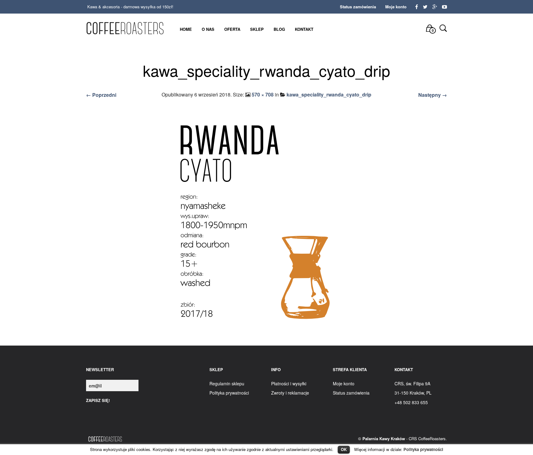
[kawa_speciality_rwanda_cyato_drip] (266, 223)
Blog (279, 29)
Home (186, 29)
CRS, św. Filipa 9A (412, 383)
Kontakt (304, 29)
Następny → (432, 94)
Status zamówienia (358, 7)
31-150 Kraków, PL (413, 393)
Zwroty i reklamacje (290, 393)
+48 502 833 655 (411, 402)
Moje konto (396, 7)
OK (344, 449)
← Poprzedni (101, 94)
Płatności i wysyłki (288, 383)
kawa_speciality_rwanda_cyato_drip (329, 94)
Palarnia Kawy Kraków (383, 438)
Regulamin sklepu (226, 383)
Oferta (232, 29)
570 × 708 (263, 94)
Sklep (257, 29)
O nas (208, 29)
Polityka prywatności (423, 449)
